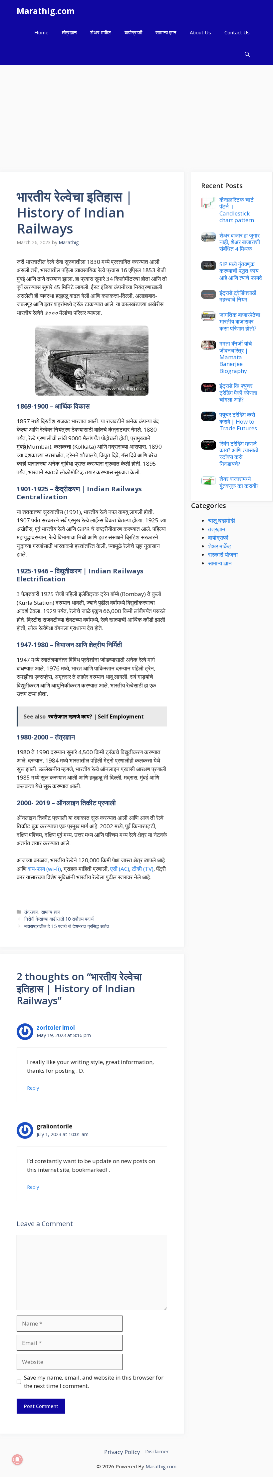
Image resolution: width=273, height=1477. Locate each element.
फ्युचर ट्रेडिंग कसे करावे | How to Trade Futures (238, 421)
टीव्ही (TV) (142, 869)
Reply (33, 1088)
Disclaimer (157, 1451)
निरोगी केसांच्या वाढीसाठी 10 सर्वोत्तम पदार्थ (59, 919)
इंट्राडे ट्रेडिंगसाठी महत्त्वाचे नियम (237, 296)
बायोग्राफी (133, 32)
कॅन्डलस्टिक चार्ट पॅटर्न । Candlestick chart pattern (236, 210)
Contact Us (237, 32)
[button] (247, 54)
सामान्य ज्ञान (165, 32)
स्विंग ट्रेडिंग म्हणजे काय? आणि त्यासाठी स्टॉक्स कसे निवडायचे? (238, 454)
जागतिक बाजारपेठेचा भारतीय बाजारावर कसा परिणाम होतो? (239, 321)
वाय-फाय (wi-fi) (44, 869)
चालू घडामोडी (221, 520)
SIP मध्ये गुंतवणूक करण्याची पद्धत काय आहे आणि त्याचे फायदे (240, 271)
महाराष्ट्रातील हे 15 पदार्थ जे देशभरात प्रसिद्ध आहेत (66, 926)
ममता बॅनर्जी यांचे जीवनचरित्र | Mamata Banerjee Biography (235, 357)
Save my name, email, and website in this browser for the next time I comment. (93, 1382)
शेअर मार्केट (100, 32)
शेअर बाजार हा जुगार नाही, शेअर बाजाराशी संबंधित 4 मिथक (239, 242)
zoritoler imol (56, 1027)
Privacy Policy (122, 1452)
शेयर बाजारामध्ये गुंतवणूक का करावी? (239, 482)
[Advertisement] (136, 115)
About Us (200, 32)
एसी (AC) (119, 869)
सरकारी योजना (223, 554)
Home (41, 32)
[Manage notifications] (17, 1459)
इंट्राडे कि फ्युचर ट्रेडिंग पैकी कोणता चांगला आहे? (238, 392)
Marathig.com (46, 10)
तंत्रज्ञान (69, 32)
